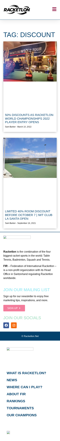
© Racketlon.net (30, 336)
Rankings (16, 401)
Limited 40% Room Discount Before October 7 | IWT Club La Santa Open (28, 215)
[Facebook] (6, 325)
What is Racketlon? (26, 373)
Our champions (22, 415)
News (12, 380)
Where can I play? (24, 387)
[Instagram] (14, 325)
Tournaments (20, 408)
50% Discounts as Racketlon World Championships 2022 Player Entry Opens (29, 118)
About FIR (16, 394)
